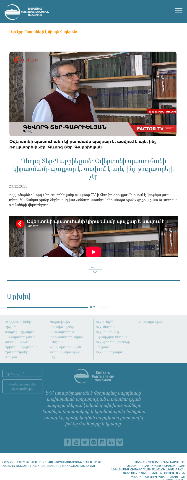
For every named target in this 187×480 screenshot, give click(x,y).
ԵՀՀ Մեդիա (106, 321)
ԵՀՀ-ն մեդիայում (110, 351)
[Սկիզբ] (27, 12)
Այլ (52, 356)
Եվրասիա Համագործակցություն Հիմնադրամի (155, 464)
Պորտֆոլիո (60, 321)
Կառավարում (16, 341)
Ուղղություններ (18, 321)
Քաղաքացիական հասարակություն (20, 334)
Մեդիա (11, 356)
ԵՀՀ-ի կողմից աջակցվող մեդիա (111, 334)
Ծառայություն (151, 321)
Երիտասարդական (21, 346)
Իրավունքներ (16, 351)
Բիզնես (11, 326)
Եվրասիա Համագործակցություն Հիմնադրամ (65, 462)
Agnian (21, 466)
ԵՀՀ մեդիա (105, 326)
